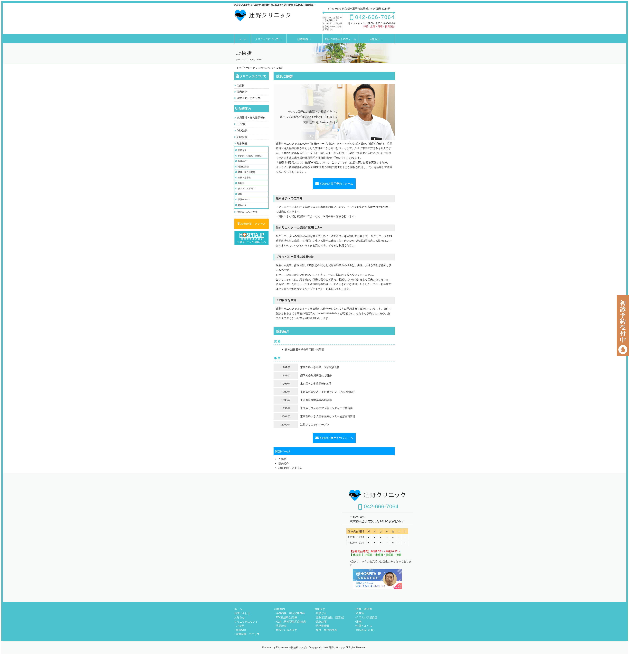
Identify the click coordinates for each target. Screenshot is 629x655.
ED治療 (241, 124)
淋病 (240, 193)
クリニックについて (267, 39)
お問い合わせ (242, 613)
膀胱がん (242, 150)
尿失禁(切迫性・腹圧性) (330, 617)
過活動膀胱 (243, 166)
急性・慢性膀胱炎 (246, 172)
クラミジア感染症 (246, 188)
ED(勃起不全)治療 (286, 617)
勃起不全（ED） (366, 630)
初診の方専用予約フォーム (340, 39)
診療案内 (302, 39)
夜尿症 (241, 183)
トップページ (243, 67)
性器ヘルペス (244, 199)
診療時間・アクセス (248, 98)
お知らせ (374, 39)
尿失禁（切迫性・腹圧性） (251, 155)
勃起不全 (242, 204)
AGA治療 (242, 130)
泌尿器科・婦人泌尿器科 (251, 117)
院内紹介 (242, 91)
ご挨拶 (241, 85)
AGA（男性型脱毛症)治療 (291, 621)
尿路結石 (242, 161)
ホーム (243, 39)
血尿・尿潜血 (244, 177)
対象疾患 (242, 143)
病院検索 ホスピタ (298, 647)
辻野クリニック (337, 647)
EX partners (282, 647)
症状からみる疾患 (247, 212)
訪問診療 (242, 137)
